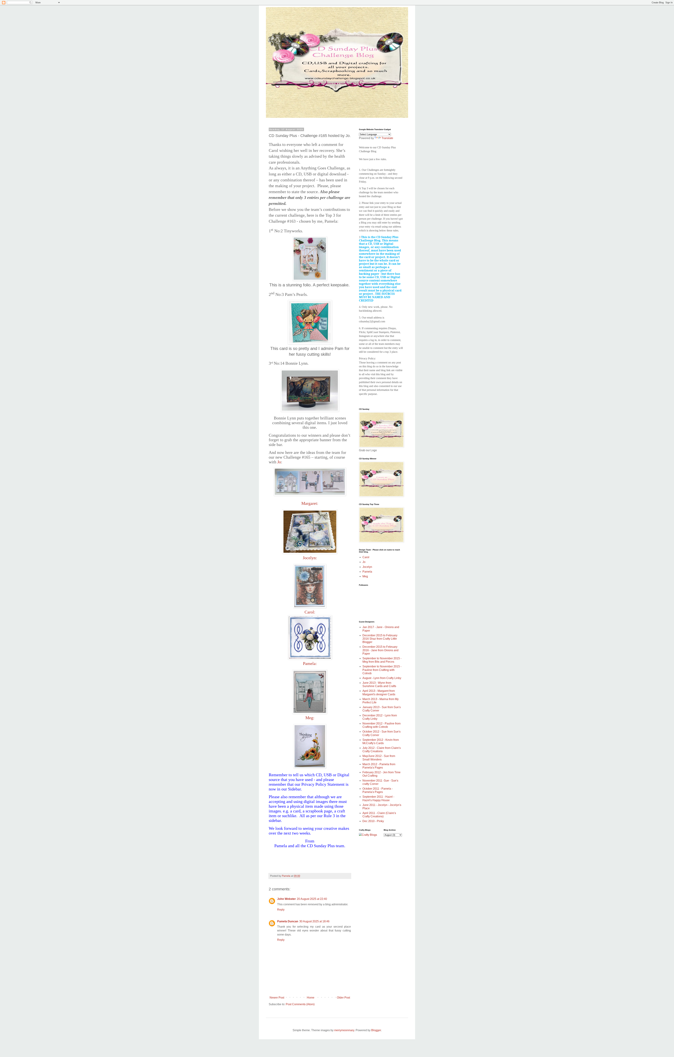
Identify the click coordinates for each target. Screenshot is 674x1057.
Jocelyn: (310, 558)
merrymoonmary (344, 1030)
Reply (281, 909)
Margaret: (309, 503)
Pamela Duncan (287, 921)
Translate (387, 138)
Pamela (367, 571)
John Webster (286, 898)
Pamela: (310, 663)
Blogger (376, 1030)
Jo (279, 462)
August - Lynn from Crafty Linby (381, 678)
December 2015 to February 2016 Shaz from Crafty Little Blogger (379, 639)
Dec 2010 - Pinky (373, 821)
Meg (365, 576)
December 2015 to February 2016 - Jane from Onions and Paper (380, 650)
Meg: (309, 717)
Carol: (310, 612)
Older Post (343, 997)
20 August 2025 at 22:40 (312, 898)
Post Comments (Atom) (300, 1004)
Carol (365, 557)
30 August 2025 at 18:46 (314, 921)
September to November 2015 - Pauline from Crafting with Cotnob (381, 670)
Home (310, 997)
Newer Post (277, 997)
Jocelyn (367, 566)
